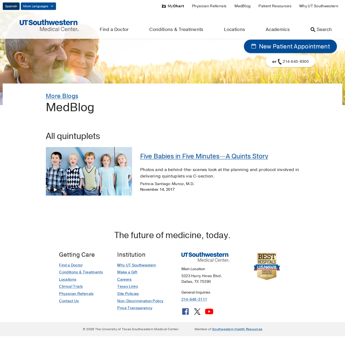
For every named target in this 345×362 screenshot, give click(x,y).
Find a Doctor (114, 29)
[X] (197, 313)
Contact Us (69, 301)
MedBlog (242, 6)
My (176, 6)
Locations (234, 29)
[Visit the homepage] (49, 25)
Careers (124, 279)
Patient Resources (274, 6)
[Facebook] (185, 313)
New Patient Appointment (293, 47)
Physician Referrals (209, 6)
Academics (278, 29)
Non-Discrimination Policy (140, 301)
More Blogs (62, 96)
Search (324, 29)
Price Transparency (134, 308)
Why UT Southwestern (318, 6)
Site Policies (128, 293)
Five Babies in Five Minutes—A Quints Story (204, 156)
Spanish (11, 6)
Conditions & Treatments (176, 29)
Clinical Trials (71, 286)
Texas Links (127, 286)
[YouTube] (209, 313)
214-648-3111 (194, 299)
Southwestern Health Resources (237, 329)
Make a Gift (127, 272)
